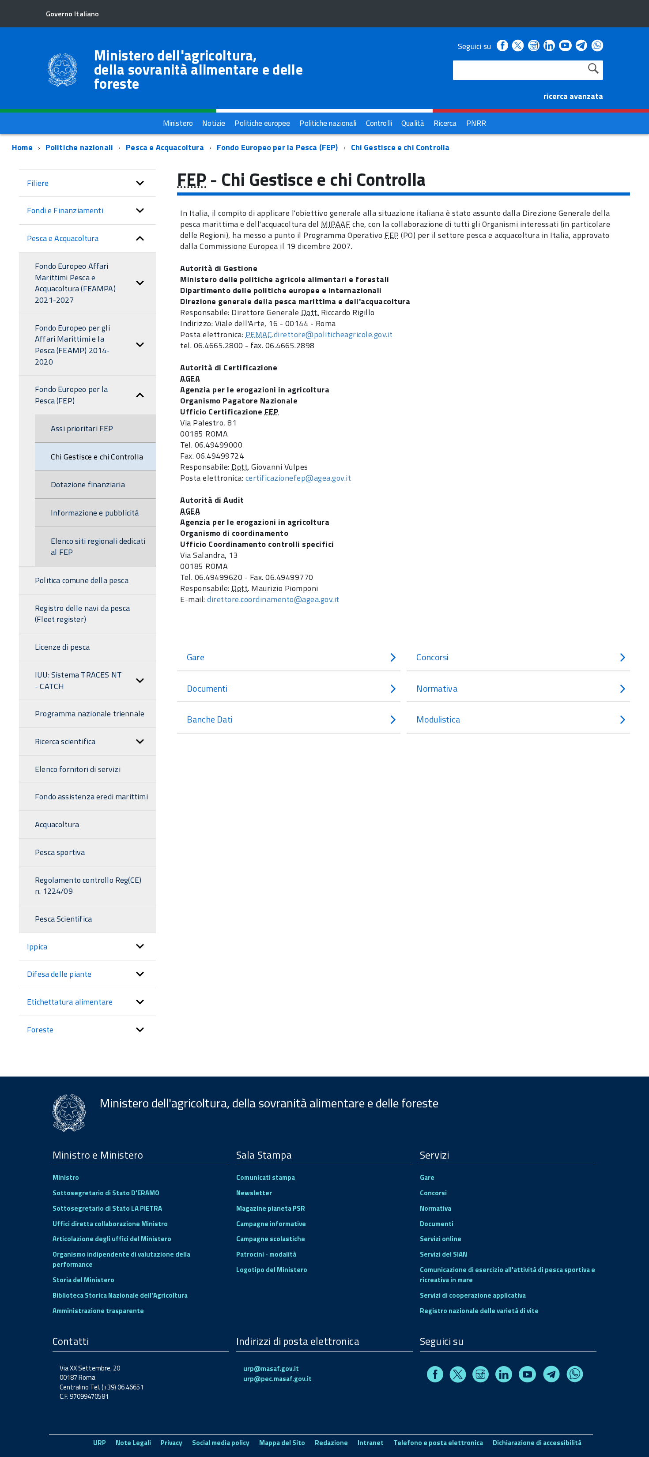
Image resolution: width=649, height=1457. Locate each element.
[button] (140, 183)
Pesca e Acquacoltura (165, 147)
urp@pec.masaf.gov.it (277, 1379)
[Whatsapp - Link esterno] (597, 46)
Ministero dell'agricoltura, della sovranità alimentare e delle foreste (198, 69)
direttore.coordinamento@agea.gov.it (273, 599)
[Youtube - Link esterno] (565, 46)
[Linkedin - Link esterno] (549, 46)
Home (22, 147)
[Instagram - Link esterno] (534, 46)
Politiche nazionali (79, 147)
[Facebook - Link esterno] (502, 46)
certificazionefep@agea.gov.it (298, 478)
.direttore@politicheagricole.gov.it (319, 334)
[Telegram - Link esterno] (582, 46)
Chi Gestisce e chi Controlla (400, 147)
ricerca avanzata (573, 96)
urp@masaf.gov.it (271, 1368)
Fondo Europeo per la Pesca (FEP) (277, 147)
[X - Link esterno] (518, 46)
